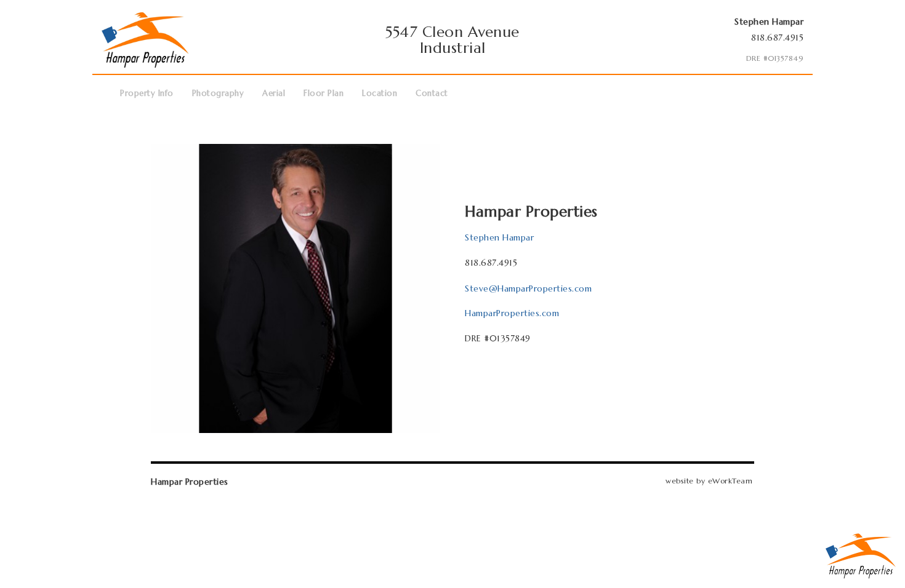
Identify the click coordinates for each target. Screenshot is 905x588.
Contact (432, 93)
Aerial (273, 93)
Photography (218, 93)
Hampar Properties (189, 481)
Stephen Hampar (499, 237)
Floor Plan (324, 93)
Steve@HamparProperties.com (528, 288)
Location (379, 93)
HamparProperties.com (512, 313)
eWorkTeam (730, 480)
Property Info (147, 93)
